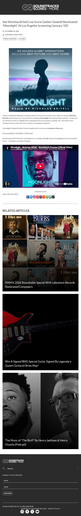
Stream (29, 133)
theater (27, 141)
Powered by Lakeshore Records (34, 509)
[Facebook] (27, 196)
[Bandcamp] (50, 196)
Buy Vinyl (15, 133)
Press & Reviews (10, 39)
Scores (22, 39)
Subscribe (8, 493)
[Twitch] (40, 196)
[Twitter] (31, 196)
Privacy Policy (54, 509)
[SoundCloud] (43, 196)
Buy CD (23, 133)
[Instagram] (34, 196)
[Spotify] (46, 196)
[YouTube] (37, 196)
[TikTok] (53, 196)
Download (7, 133)
